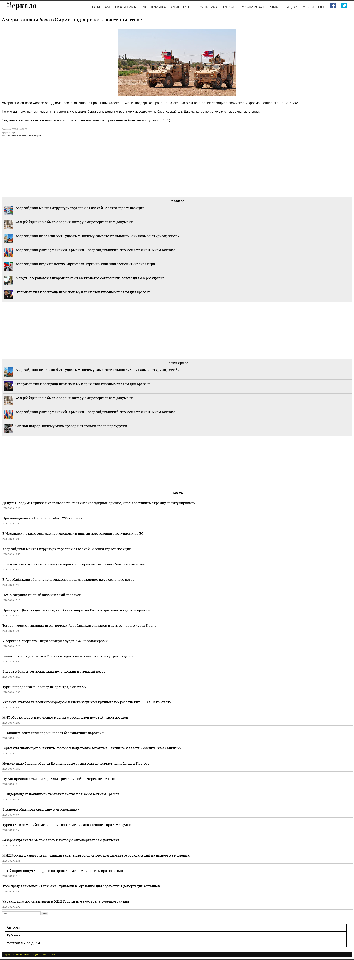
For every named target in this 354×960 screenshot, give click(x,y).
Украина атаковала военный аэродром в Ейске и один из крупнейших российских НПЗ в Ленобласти (86, 702)
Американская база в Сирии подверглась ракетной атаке (72, 19)
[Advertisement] (112, 168)
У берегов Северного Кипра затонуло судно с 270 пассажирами (55, 641)
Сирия (30, 136)
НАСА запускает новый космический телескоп (41, 595)
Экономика (153, 7)
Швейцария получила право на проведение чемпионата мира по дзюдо (62, 870)
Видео (290, 7)
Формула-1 (253, 7)
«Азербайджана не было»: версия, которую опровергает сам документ (74, 222)
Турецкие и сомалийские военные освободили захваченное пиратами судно (66, 824)
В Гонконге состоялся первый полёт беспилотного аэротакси (53, 732)
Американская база (17, 136)
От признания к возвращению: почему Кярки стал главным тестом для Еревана (83, 292)
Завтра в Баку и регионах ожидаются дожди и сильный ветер (53, 671)
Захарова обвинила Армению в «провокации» (40, 809)
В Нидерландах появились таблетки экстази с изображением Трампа (60, 794)
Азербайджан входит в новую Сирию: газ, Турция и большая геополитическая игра (85, 264)
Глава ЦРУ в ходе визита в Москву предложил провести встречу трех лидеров (67, 656)
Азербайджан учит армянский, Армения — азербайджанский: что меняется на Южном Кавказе (95, 250)
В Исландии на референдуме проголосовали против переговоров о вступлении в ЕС (72, 533)
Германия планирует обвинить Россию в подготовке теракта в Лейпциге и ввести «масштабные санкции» (91, 748)
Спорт (229, 7)
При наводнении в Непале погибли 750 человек (42, 518)
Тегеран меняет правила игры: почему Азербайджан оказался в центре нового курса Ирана (79, 625)
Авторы (13, 927)
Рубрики (13, 935)
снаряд (37, 136)
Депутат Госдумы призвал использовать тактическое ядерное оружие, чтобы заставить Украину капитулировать (98, 503)
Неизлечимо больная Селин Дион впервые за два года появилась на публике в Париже (75, 763)
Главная (101, 7)
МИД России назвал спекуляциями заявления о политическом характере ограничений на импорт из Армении (96, 855)
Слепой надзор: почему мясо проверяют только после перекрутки (71, 426)
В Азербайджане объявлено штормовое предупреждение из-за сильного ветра (68, 579)
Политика (125, 7)
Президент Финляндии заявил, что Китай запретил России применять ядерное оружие (76, 610)
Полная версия (48, 955)
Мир (274, 7)
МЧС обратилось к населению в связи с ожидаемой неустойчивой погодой (65, 717)
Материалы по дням (23, 943)
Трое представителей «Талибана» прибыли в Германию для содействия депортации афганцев (81, 886)
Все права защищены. (30, 955)
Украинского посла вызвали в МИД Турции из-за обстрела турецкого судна (65, 901)
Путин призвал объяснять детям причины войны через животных (58, 778)
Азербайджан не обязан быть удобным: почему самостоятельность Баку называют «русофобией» (97, 236)
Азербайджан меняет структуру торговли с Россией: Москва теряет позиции (79, 208)
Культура (208, 7)
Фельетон (313, 7)
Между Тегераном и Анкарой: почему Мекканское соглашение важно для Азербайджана (89, 278)
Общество (182, 7)
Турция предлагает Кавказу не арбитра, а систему (44, 687)
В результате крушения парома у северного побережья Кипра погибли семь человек (73, 564)
